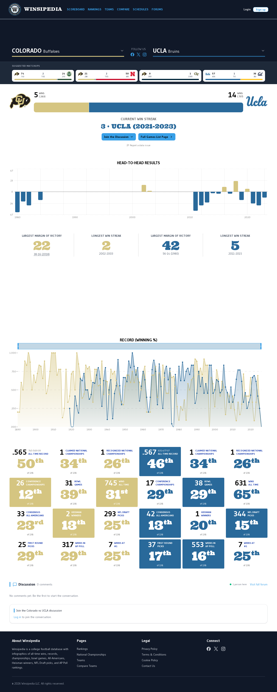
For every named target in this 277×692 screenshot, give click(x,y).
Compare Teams (87, 666)
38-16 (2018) (42, 254)
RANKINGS (94, 9)
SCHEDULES (140, 9)
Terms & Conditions (154, 654)
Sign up (261, 9)
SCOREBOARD (76, 9)
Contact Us (148, 666)
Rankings (82, 649)
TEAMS (109, 9)
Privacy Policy (149, 649)
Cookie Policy (150, 660)
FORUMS (157, 9)
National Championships (91, 654)
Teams (81, 660)
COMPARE (123, 9)
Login (247, 9)
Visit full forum (258, 584)
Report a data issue (140, 145)
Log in (17, 617)
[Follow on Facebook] (132, 54)
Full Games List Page (154, 137)
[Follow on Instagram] (144, 54)
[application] (138, 195)
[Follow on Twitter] (138, 54)
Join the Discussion (116, 137)
